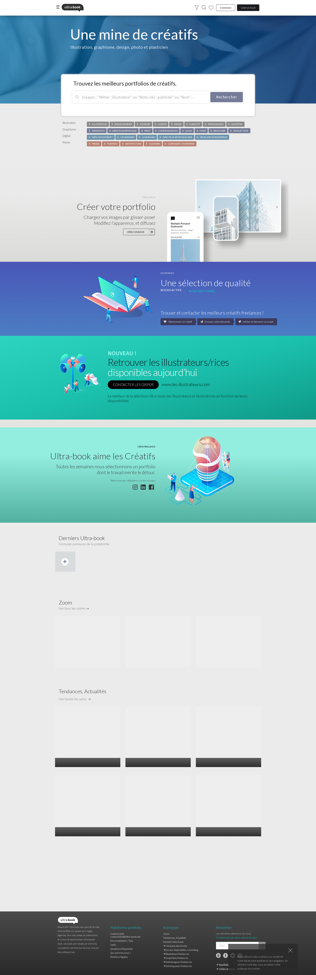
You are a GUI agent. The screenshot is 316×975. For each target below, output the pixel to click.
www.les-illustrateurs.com (186, 384)
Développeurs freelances (179, 965)
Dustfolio (224, 964)
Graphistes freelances (177, 958)
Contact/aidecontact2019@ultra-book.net (125, 935)
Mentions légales (119, 956)
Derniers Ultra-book (173, 941)
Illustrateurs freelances (177, 954)
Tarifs (113, 944)
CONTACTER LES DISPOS (133, 384)
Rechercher (226, 97)
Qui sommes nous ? (120, 952)
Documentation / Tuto (121, 940)
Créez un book (227, 969)
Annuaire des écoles (176, 946)
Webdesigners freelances (179, 962)
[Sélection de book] (211, 8)
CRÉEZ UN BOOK (135, 232)
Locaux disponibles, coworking (182, 950)
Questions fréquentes (121, 948)
